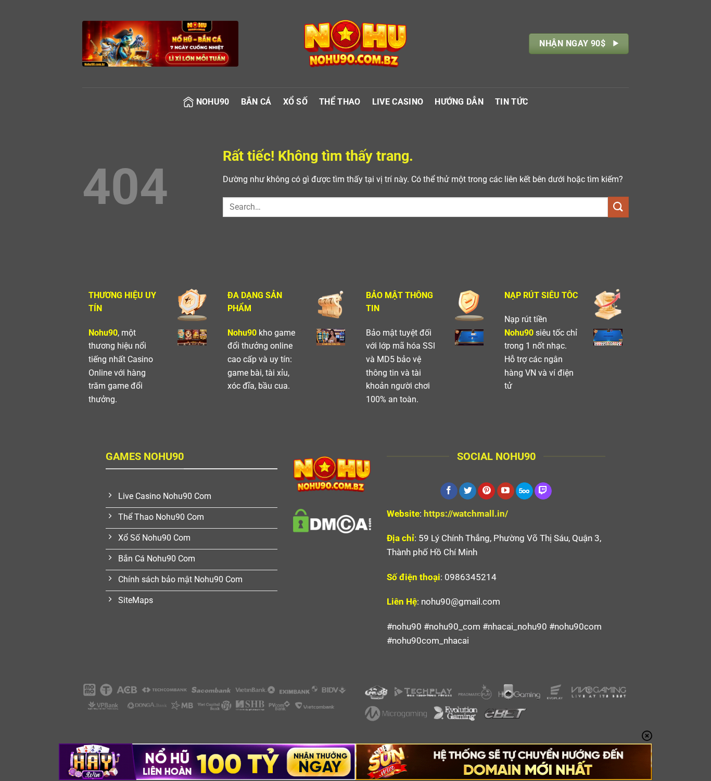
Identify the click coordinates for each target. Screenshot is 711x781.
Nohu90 (213, 102)
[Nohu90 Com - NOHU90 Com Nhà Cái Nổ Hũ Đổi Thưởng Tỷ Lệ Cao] (355, 44)
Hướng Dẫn (459, 102)
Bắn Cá (256, 102)
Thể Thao (340, 102)
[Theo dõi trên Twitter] (467, 491)
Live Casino (398, 102)
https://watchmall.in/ (466, 513)
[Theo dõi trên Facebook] (449, 491)
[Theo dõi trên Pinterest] (486, 491)
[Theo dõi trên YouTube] (505, 491)
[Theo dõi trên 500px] (524, 491)
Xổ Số (295, 102)
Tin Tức (511, 102)
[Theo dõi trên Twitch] (543, 491)
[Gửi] (618, 207)
